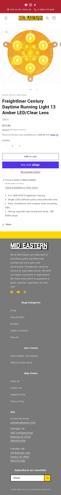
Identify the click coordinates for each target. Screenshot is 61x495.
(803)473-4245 (17, 441)
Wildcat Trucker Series (21, 362)
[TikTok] (35, 5)
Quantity (6, 140)
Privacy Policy (17, 401)
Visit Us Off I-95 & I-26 (20, 9)
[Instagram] (30, 5)
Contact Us (15, 388)
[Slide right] (37, 89)
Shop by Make (17, 317)
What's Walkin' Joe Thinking (24, 356)
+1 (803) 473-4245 (45, 9)
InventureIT (45, 489)
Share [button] (8, 224)
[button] (6, 18)
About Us (15, 381)
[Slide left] (24, 89)
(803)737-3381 (17, 460)
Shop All (14, 337)
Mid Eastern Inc (24, 489)
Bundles (14, 324)
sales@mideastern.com (23, 422)
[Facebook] (26, 5)
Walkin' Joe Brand (19, 330)
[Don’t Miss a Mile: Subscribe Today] (47, 478)
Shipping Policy (18, 394)
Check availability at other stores (21, 187)
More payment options (30, 172)
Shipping (5, 129)
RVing (13, 310)
